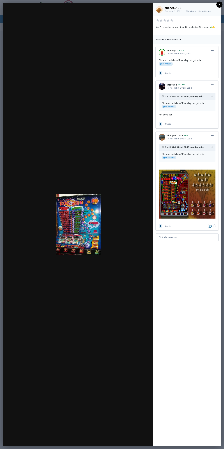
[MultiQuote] (160, 73)
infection (172, 84)
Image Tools (122, 440)
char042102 (173, 7)
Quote (168, 73)
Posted (179, 53)
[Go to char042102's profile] (159, 9)
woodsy (171, 50)
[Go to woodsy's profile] (162, 52)
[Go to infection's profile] (162, 86)
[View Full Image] (148, 8)
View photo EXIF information (168, 39)
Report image (205, 11)
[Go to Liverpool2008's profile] (162, 137)
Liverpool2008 (175, 135)
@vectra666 (166, 64)
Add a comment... (170, 237)
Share (143, 440)
